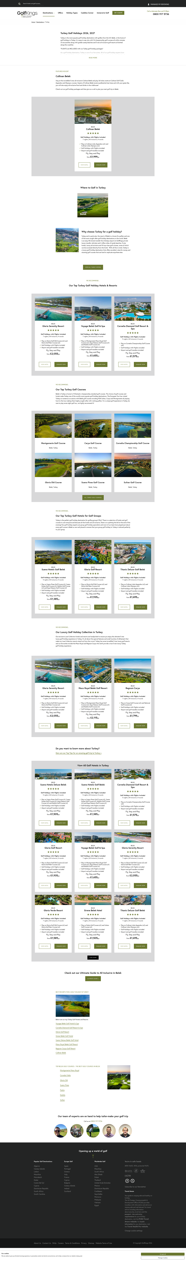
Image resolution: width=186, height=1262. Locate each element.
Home (33, 22)
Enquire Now (100, 165)
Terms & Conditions (72, 1243)
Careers (61, 1243)
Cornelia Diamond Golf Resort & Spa (69, 1027)
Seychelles (98, 1194)
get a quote (118, 13)
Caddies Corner (87, 13)
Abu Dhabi (98, 1174)
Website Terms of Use (104, 1243)
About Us (37, 1243)
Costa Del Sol (39, 1183)
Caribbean (98, 1191)
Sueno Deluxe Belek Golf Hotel (67, 1040)
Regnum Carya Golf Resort (65, 1048)
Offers (60, 13)
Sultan (62, 1100)
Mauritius (37, 1174)
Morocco (97, 1197)
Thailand (97, 1180)
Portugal (67, 1169)
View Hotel (84, 165)
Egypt (96, 1205)
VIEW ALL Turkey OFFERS (93, 267)
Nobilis (62, 1095)
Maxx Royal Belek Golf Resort (67, 1044)
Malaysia (97, 1199)
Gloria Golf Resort (62, 1032)
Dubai (36, 1180)
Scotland (67, 1191)
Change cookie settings (133, 1230)
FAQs (54, 1243)
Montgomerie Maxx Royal (69, 1070)
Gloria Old (64, 1080)
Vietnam (97, 1202)
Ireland (66, 1188)
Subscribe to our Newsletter (135, 1187)
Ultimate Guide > (93, 978)
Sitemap (91, 1243)
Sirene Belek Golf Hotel (64, 1036)
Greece (67, 1171)
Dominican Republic (41, 1188)
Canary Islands (39, 1169)
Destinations (48, 13)
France (66, 1177)
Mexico (97, 1185)
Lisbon (36, 1171)
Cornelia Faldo (65, 1075)
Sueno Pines (64, 1085)
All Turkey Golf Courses (93, 497)
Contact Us (46, 1243)
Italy (66, 1174)
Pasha (62, 1090)
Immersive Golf (103, 13)
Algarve (37, 1166)
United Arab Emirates (102, 1183)
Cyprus (36, 1185)
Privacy (84, 1243)
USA (96, 1166)
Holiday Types (72, 13)
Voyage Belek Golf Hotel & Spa (67, 1023)
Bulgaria (67, 1183)
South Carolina (39, 1194)
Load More (93, 957)
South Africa (38, 1191)
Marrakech (38, 1177)
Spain (66, 1166)
